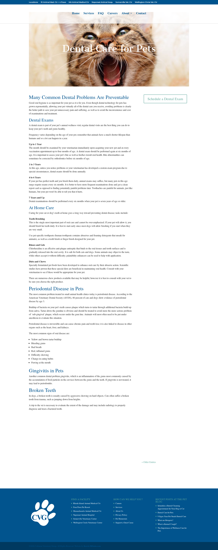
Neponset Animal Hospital (83, 515)
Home (76, 13)
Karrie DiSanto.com (92, 546)
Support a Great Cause (124, 522)
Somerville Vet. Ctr (124, 2)
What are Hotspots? (165, 520)
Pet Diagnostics (156, 438)
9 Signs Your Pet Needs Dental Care (172, 516)
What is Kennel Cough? (167, 524)
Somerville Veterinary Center (85, 518)
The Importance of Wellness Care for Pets (165, 145)
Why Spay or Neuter (159, 205)
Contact (141, 13)
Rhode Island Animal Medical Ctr (86, 503)
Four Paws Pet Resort (81, 507)
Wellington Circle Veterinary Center (87, 522)
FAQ (101, 13)
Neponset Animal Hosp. (102, 2)
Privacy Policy (121, 515)
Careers (113, 13)
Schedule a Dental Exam (165, 98)
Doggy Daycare (156, 321)
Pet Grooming (155, 379)
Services (88, 13)
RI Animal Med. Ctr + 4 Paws (53, 2)
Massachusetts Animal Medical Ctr (87, 511)
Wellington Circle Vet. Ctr (146, 2)
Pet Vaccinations (156, 263)
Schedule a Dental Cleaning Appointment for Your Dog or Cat (171, 507)
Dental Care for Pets (165, 512)
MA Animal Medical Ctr (79, 2)
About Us (119, 511)
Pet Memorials (121, 518)
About (125, 13)
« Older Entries (149, 462)
